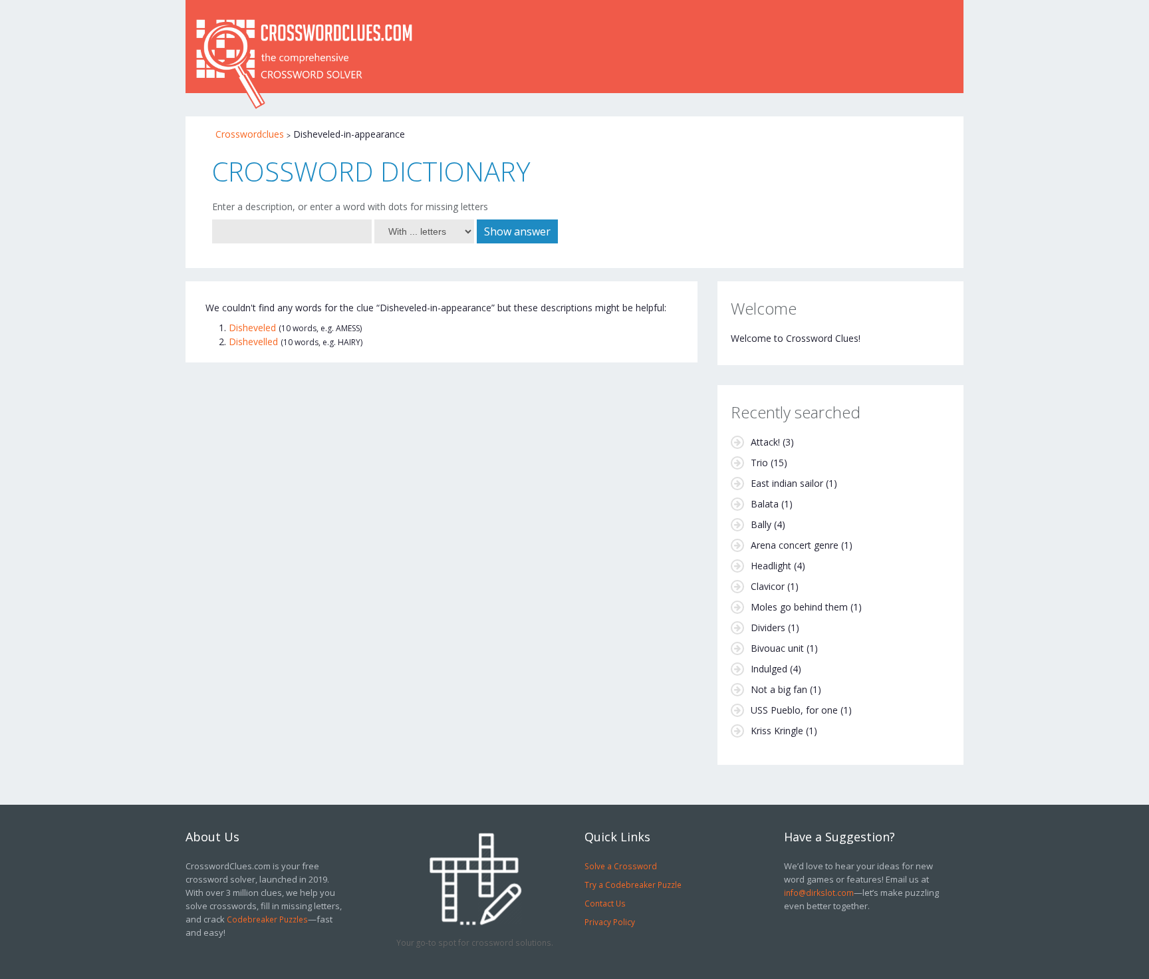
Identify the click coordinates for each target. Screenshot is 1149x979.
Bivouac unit (777, 648)
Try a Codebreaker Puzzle (633, 884)
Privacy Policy (609, 921)
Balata (765, 503)
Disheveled (252, 327)
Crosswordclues (249, 134)
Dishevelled (253, 341)
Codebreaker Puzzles (267, 919)
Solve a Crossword (620, 866)
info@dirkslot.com (819, 892)
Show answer (517, 231)
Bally (761, 524)
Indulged (769, 668)
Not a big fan (779, 689)
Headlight (771, 565)
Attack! (765, 442)
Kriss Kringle (777, 730)
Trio (759, 462)
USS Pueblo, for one (794, 710)
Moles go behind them (799, 607)
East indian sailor (787, 483)
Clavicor (768, 586)
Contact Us (605, 903)
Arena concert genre (794, 545)
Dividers (768, 627)
